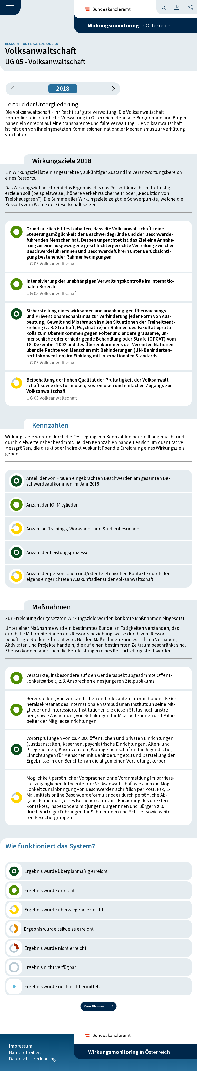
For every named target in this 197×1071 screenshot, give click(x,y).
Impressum (20, 1046)
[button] (10, 8)
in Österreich (129, 25)
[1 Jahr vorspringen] (111, 89)
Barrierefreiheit (25, 1052)
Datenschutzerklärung (32, 1059)
